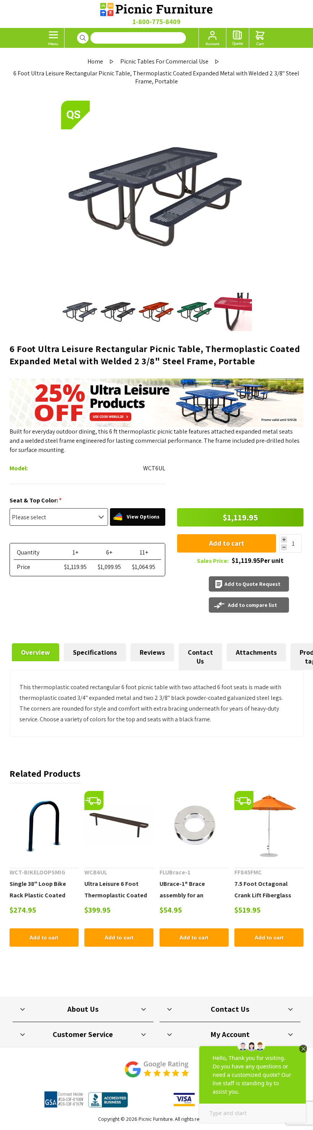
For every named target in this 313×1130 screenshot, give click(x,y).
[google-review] (156, 1073)
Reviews (152, 652)
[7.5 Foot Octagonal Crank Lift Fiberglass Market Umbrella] (268, 825)
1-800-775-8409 (156, 21)
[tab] (35, 656)
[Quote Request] (237, 38)
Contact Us (200, 656)
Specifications (95, 652)
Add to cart (226, 543)
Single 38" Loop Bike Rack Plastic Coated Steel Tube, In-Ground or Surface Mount (43, 901)
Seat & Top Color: (34, 500)
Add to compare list (252, 605)
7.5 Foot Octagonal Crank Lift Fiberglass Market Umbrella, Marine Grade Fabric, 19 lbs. (268, 901)
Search (83, 38)
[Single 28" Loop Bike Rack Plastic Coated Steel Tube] (44, 825)
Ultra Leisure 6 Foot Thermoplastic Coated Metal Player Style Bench (118, 895)
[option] (80, 312)
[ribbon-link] (93, 800)
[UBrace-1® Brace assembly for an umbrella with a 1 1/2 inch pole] (194, 825)
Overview (35, 652)
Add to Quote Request (252, 583)
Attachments (256, 652)
